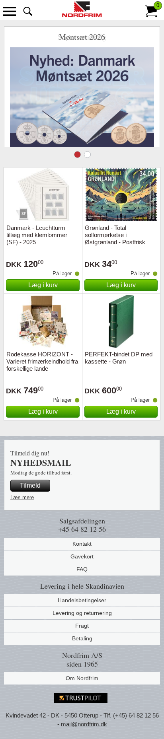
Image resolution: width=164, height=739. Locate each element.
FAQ (82, 569)
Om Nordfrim (82, 678)
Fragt (82, 625)
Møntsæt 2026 (77, 154)
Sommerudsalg (87, 154)
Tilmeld (30, 485)
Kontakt (82, 544)
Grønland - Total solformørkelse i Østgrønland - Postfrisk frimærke (115, 238)
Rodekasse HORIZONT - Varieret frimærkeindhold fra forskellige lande (42, 361)
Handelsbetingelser (82, 600)
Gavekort (82, 556)
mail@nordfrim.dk (84, 724)
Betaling (82, 638)
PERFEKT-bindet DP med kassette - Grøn (118, 358)
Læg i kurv (43, 285)
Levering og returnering (82, 613)
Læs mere (22, 497)
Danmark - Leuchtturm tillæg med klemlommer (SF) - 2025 (36, 234)
